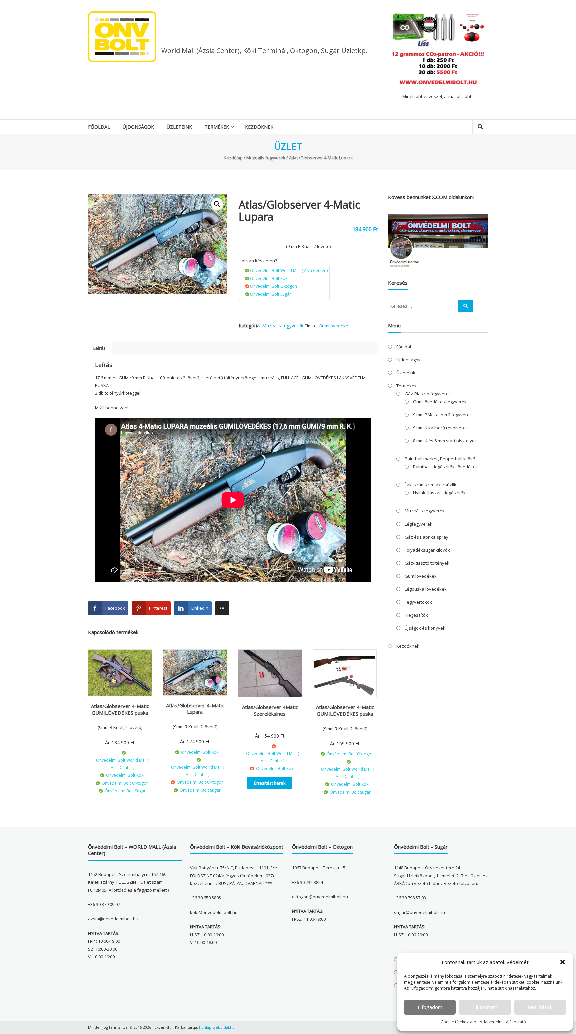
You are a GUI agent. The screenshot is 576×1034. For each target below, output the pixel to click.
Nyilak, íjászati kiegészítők (439, 493)
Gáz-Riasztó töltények (427, 563)
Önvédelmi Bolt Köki (269, 278)
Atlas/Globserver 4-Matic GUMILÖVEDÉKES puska (120, 709)
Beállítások (540, 1007)
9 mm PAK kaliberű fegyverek (442, 415)
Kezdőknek (259, 127)
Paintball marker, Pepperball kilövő (440, 459)
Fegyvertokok (418, 602)
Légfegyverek (418, 524)
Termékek (217, 127)
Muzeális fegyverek (265, 158)
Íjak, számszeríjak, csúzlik (430, 485)
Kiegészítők (416, 615)
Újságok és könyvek (425, 628)
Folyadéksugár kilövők (427, 550)
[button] (562, 962)
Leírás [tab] (99, 348)
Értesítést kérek (270, 783)
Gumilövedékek (421, 576)
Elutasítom (485, 1007)
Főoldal (99, 127)
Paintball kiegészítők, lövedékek (445, 467)
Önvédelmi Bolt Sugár (270, 294)
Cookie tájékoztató (458, 1022)
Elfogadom (430, 1007)
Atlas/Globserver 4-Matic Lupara (195, 708)
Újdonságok (138, 127)
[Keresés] (465, 306)
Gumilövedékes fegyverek (440, 402)
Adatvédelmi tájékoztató (503, 1022)
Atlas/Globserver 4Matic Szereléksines (270, 710)
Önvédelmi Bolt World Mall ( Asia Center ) (289, 270)
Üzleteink (179, 127)
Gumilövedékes (335, 326)
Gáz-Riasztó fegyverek (428, 394)
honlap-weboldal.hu (217, 1027)
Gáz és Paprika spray (426, 537)
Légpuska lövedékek (426, 589)
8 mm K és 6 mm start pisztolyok (445, 441)
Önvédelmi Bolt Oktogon (273, 286)
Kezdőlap (233, 158)
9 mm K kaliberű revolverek (440, 428)
